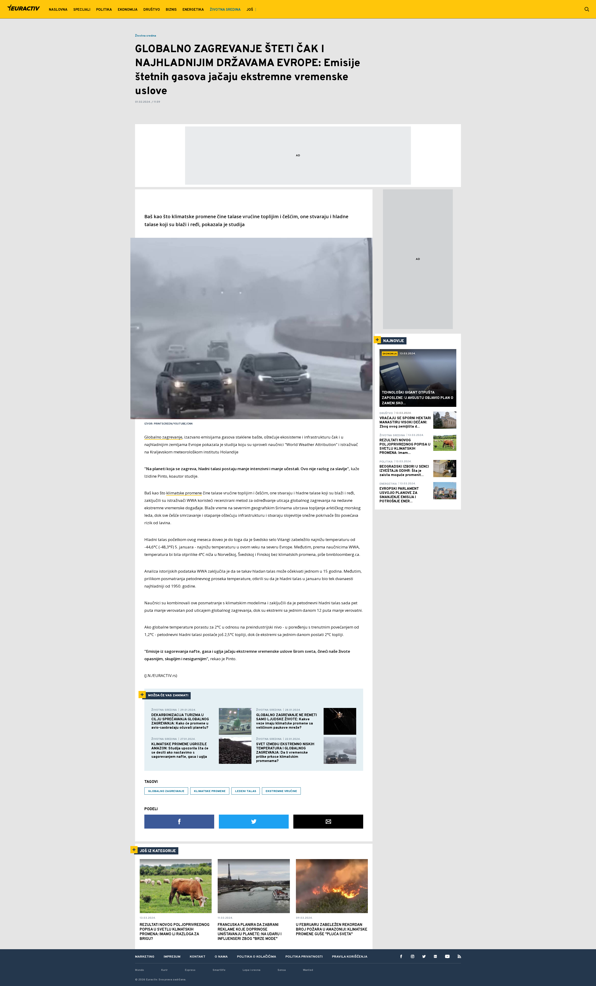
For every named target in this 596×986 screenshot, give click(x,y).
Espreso (190, 970)
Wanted (308, 970)
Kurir (164, 970)
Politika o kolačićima (256, 957)
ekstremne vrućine (281, 791)
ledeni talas (245, 791)
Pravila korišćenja (349, 957)
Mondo (139, 970)
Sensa (282, 970)
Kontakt (197, 957)
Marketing (144, 957)
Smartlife (219, 970)
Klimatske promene (210, 791)
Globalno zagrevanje (163, 437)
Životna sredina (145, 36)
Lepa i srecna (251, 970)
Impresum (172, 957)
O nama (221, 957)
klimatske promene (184, 493)
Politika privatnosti (304, 957)
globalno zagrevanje (166, 791)
